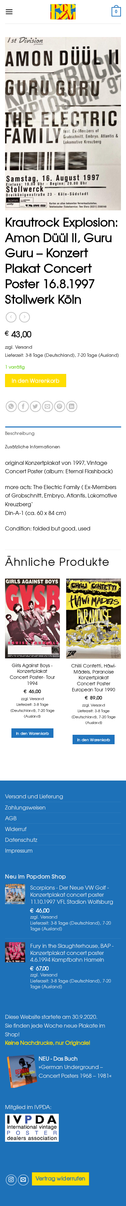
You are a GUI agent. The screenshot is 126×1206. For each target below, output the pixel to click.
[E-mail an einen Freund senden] (47, 406)
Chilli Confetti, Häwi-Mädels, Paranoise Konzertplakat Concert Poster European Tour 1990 (93, 677)
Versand (23, 347)
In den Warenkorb (35, 380)
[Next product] (11, 317)
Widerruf (16, 829)
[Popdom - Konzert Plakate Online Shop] (63, 12)
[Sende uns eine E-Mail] (23, 1179)
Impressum (19, 850)
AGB (10, 818)
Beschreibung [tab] (20, 433)
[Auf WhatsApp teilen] (11, 406)
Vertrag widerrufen (60, 1178)
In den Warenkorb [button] (32, 733)
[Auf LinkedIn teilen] (71, 406)
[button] (9, 11)
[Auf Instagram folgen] (11, 1179)
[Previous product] (24, 317)
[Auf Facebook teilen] (23, 406)
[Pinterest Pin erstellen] (59, 406)
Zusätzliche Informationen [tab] (32, 446)
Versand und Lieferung (34, 796)
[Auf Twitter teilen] (35, 406)
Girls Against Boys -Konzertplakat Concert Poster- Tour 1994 (32, 674)
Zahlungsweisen (25, 807)
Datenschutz (21, 839)
